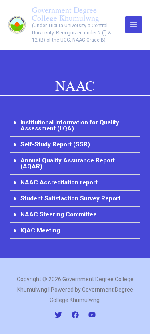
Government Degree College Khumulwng (65, 13)
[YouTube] (92, 314)
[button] (75, 126)
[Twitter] (58, 314)
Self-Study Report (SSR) (55, 144)
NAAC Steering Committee (58, 214)
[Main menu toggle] (133, 25)
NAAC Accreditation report (59, 182)
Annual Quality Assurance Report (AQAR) (67, 163)
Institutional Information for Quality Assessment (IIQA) (69, 125)
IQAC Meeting (40, 230)
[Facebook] (75, 314)
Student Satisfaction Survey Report (70, 198)
